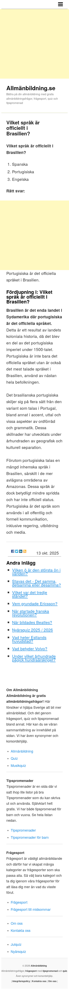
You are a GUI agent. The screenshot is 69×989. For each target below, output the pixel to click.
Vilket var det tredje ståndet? (29, 594)
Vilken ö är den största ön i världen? (36, 571)
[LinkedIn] (20, 551)
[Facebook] (12, 551)
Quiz (14, 758)
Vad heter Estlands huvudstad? (29, 639)
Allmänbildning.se (30, 88)
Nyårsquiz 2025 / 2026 (32, 630)
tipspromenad (50, 971)
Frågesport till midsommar (31, 909)
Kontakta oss (20, 930)
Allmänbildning (22, 751)
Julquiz (16, 944)
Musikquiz (18, 765)
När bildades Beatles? (32, 622)
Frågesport (19, 902)
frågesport (31, 971)
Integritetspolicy (21, 981)
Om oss (17, 923)
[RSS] (24, 551)
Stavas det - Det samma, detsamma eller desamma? (36, 583)
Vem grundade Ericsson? (35, 603)
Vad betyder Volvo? (29, 648)
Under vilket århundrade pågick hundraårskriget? (34, 658)
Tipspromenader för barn (30, 837)
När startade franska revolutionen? (30, 613)
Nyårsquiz (18, 951)
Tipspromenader (23, 830)
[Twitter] (16, 551)
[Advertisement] (34, 44)
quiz (65, 971)
